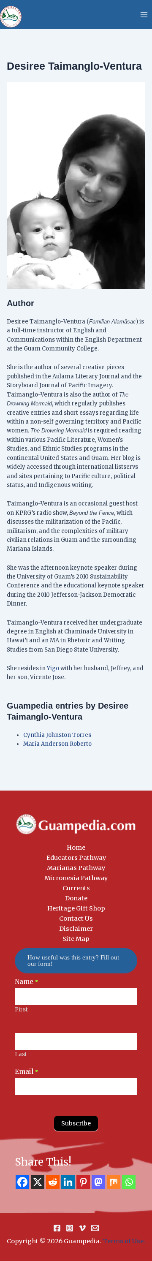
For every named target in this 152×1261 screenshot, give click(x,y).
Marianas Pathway (76, 868)
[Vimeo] (82, 1228)
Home (76, 847)
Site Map (76, 939)
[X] (37, 1182)
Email (26, 1072)
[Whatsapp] (129, 1182)
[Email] (95, 1228)
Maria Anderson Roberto (57, 743)
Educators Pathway (76, 858)
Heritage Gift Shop (76, 908)
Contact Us (76, 918)
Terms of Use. (124, 1241)
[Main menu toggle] (144, 15)
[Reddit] (53, 1182)
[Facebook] (22, 1182)
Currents (76, 888)
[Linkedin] (68, 1182)
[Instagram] (69, 1228)
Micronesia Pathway (76, 878)
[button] (76, 960)
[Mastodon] (98, 1182)
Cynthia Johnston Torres (57, 735)
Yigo (53, 668)
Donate (76, 898)
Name (26, 982)
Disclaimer (76, 928)
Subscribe (76, 1123)
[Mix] (113, 1182)
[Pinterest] (83, 1182)
